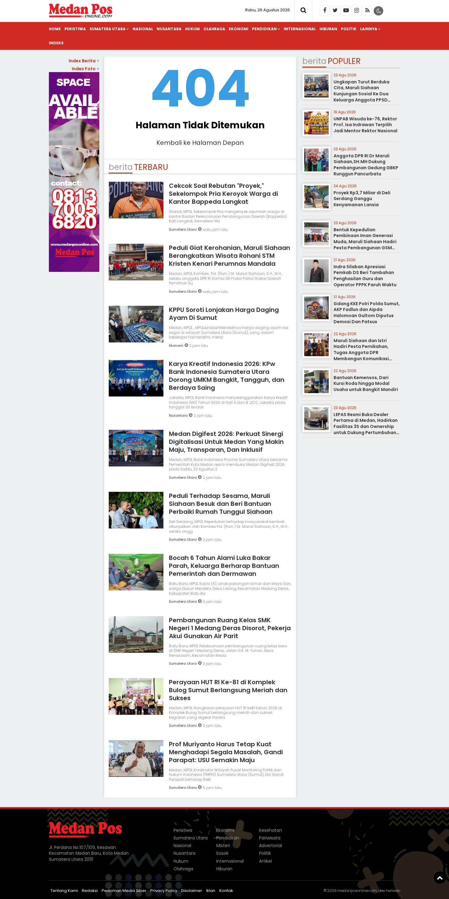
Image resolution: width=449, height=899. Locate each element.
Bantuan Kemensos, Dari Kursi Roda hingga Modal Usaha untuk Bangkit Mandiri (366, 384)
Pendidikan (264, 28)
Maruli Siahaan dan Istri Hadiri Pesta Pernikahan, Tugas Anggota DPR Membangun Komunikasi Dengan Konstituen (361, 352)
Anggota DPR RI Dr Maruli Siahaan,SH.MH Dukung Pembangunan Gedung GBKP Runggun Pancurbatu (366, 165)
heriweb (393, 890)
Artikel (265, 861)
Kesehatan (270, 830)
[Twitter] (335, 10)
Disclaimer (191, 891)
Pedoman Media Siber (124, 891)
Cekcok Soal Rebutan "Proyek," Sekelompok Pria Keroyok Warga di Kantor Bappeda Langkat (223, 193)
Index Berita (84, 61)
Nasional (143, 28)
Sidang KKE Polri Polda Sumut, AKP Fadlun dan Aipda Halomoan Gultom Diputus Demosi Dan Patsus (367, 313)
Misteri (223, 845)
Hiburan (328, 28)
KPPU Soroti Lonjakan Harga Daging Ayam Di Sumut (224, 313)
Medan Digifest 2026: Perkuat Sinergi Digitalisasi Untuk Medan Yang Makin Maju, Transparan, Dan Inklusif (226, 441)
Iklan (210, 891)
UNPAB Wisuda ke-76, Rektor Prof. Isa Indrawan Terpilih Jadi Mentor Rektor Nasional (365, 125)
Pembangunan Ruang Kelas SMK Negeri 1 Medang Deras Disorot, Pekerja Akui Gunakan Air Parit (230, 628)
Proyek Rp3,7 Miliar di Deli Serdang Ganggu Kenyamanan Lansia (362, 199)
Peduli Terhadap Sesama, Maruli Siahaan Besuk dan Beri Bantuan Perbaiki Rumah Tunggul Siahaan (220, 504)
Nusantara (169, 28)
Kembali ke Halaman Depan (200, 142)
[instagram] (356, 10)
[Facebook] (324, 10)
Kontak (226, 891)
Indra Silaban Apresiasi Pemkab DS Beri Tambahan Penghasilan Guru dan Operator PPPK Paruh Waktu (365, 276)
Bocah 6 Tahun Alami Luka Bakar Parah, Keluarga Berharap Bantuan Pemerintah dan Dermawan (224, 566)
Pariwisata (269, 838)
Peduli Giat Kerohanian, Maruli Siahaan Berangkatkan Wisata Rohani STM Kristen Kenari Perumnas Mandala (229, 255)
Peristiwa (75, 28)
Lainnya (368, 28)
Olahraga (214, 28)
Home (55, 28)
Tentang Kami (64, 891)
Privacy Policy (163, 891)
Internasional (300, 28)
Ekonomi (238, 28)
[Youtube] (346, 10)
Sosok (222, 853)
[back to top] (440, 878)
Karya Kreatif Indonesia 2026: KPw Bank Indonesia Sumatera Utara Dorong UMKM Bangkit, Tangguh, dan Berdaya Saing (226, 376)
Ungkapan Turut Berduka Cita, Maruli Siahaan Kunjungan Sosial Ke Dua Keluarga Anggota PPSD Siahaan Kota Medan (361, 94)
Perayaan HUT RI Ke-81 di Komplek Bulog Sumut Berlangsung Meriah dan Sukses (228, 690)
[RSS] (367, 10)
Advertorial (270, 845)
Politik (348, 28)
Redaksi (90, 891)
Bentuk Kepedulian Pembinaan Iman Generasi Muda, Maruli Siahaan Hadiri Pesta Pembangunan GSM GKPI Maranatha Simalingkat (366, 242)
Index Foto (85, 69)
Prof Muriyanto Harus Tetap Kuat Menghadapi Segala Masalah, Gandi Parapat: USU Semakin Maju (226, 752)
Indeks (56, 43)
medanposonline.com (357, 890)
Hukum (192, 28)
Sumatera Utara (107, 28)
